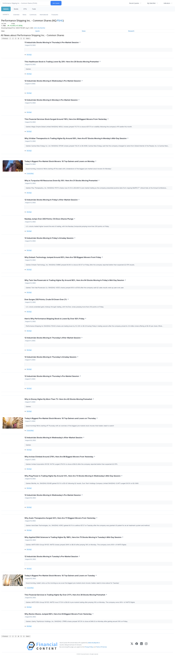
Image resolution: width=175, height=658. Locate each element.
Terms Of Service (101, 647)
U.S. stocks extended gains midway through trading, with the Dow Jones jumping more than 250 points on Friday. (65, 307)
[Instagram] (146, 646)
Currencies (33, 15)
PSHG (60, 20)
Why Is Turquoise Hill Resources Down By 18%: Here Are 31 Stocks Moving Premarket (62, 180)
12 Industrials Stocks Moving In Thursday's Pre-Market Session (53, 376)
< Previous (5, 38)
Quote (37, 31)
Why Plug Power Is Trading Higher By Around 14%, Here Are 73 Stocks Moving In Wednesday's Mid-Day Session (73, 476)
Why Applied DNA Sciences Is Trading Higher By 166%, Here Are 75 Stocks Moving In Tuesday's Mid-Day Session (74, 537)
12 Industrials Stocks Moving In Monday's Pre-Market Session (52, 100)
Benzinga (29, 54)
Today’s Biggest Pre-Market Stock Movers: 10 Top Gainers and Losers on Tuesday (61, 575)
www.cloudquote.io (94, 643)
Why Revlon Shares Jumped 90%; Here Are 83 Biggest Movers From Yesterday (59, 614)
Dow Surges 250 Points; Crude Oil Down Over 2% (47, 299)
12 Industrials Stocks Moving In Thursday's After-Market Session (54, 338)
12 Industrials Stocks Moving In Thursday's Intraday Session (51, 357)
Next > (28, 38)
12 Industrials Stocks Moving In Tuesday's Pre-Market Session (52, 556)
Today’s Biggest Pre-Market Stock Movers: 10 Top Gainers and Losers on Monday (60, 161)
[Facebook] (137, 646)
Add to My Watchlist (39, 28)
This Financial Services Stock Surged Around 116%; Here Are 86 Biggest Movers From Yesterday (67, 119)
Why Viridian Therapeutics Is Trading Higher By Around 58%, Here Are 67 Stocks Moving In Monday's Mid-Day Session (77, 138)
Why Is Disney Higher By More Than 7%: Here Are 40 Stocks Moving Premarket (59, 399)
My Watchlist (151, 3)
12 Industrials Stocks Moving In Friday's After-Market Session (52, 200)
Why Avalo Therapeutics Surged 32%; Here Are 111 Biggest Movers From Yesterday (61, 518)
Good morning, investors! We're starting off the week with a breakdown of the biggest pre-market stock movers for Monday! (69, 169)
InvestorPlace (30, 173)
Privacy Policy (89, 647)
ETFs (25, 9)
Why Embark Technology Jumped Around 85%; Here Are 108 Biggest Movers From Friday (64, 257)
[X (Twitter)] (132, 646)
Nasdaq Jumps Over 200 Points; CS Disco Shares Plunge (50, 219)
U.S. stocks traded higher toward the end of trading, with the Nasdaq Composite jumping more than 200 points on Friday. (68, 226)
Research (131, 31)
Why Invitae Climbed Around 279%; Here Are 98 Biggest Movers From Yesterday (60, 457)
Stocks (16, 9)
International (44, 15)
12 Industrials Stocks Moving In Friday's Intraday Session (50, 238)
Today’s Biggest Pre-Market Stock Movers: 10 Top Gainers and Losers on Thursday (61, 418)
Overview (16, 15)
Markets (6, 9)
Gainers (28, 69)
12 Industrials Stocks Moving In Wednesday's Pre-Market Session (54, 81)
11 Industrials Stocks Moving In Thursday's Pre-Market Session (53, 42)
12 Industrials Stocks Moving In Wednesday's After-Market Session (54, 437)
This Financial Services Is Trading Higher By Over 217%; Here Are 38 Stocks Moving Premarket (66, 595)
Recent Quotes (134, 3)
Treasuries (54, 15)
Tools (34, 9)
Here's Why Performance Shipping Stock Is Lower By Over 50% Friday (55, 319)
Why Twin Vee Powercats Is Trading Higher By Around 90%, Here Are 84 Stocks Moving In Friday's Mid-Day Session (75, 280)
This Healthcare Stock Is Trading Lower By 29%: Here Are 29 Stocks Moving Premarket (63, 62)
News (24, 15)
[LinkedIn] (141, 646)
